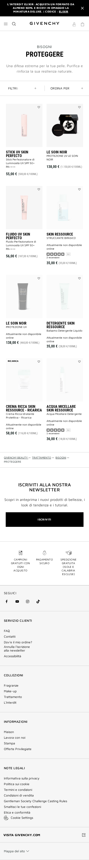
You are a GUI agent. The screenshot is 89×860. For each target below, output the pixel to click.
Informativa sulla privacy (21, 778)
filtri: (13, 88)
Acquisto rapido (25, 164)
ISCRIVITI (44, 519)
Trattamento (13, 697)
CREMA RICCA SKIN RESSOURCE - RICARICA (24, 408)
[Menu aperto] (6, 24)
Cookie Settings (22, 817)
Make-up (10, 691)
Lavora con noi (14, 737)
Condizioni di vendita (19, 795)
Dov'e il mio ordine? (18, 642)
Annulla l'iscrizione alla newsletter (17, 648)
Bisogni (44, 47)
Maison (9, 732)
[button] (74, 25)
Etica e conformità (17, 812)
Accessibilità (12, 656)
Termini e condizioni (18, 790)
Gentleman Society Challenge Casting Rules (35, 801)
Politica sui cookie (16, 784)
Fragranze (11, 685)
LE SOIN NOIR (57, 152)
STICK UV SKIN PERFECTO (17, 154)
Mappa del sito (14, 851)
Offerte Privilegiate (17, 749)
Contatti (10, 636)
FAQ (7, 631)
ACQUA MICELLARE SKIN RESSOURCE (61, 408)
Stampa (9, 743)
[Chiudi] (82, 8)
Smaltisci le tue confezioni (22, 807)
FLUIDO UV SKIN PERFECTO (18, 236)
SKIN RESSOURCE (60, 234)
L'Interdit (10, 702)
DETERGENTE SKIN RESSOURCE (61, 325)
